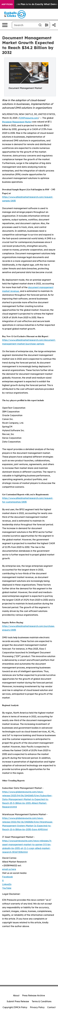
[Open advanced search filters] (46, 25)
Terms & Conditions (41, 1001)
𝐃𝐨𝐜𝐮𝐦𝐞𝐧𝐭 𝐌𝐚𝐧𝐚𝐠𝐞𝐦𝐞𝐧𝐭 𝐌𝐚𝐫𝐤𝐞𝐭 (17, 121)
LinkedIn (6, 884)
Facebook (7, 876)
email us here (9, 869)
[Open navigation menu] (5, 25)
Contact (51, 1007)
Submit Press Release (18, 1001)
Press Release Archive (33, 995)
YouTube (6, 888)
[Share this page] (54, 25)
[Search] (40, 25)
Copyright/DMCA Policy (15, 1007)
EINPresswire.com (28, 118)
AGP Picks (7, 4)
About (16, 995)
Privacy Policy (37, 1007)
